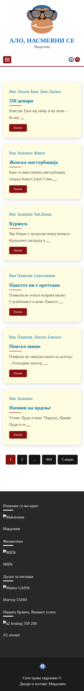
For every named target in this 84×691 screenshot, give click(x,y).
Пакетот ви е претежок (34, 285)
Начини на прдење (30, 407)
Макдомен (11, 529)
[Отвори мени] (7, 59)
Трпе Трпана (50, 91)
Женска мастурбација (33, 162)
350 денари (21, 100)
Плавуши (25, 275)
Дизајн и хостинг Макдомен (43, 684)
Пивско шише (25, 346)
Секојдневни (44, 275)
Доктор (23, 91)
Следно (68, 459)
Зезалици (25, 153)
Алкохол (54, 337)
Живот (39, 153)
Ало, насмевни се (42, 40)
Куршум (18, 223)
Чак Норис (43, 214)
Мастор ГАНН (15, 600)
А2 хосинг (11, 635)
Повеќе (18, 127)
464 (49, 459)
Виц (12, 91)
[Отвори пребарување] (77, 59)
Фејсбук (71, 59)
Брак (35, 91)
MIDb (8, 564)
